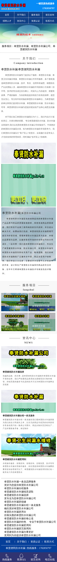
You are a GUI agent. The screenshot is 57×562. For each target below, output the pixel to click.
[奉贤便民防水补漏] (17, 5)
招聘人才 (7, 21)
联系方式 (50, 21)
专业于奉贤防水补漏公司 (42, 522)
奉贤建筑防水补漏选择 (13, 372)
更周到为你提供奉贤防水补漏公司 (22, 535)
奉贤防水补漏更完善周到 (17, 528)
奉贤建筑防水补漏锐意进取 (18, 491)
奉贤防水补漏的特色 (15, 522)
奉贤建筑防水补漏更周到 (14, 459)
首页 (7, 15)
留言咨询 (50, 15)
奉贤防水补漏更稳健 (15, 501)
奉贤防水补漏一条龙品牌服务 (20, 481)
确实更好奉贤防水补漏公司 (18, 508)
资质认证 (35, 21)
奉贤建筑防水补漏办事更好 (18, 532)
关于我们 (21, 15)
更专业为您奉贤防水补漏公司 (20, 498)
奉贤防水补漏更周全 (15, 511)
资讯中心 (21, 21)
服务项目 (35, 15)
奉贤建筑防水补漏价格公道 (18, 518)
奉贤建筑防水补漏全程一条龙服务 (19, 415)
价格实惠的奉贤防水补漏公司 (20, 515)
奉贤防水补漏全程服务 (16, 488)
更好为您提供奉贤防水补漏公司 (21, 485)
